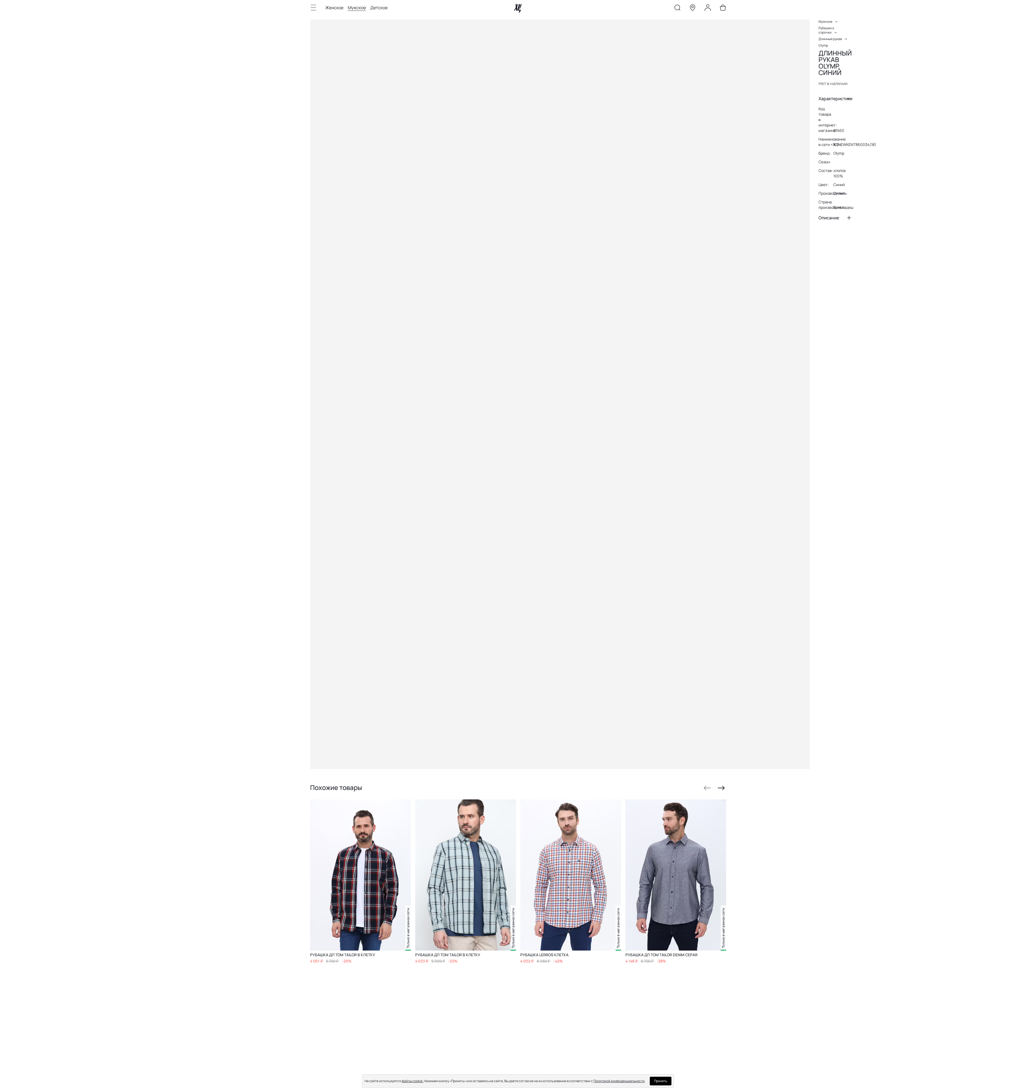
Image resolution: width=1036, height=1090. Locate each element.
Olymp (823, 45)
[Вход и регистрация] (707, 8)
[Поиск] (677, 8)
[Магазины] (692, 8)
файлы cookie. (412, 1081)
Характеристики (835, 99)
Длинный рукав (830, 39)
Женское (334, 8)
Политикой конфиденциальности (619, 1081)
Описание (829, 218)
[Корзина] (723, 8)
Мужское (357, 8)
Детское (379, 8)
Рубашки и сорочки (826, 30)
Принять (660, 1081)
